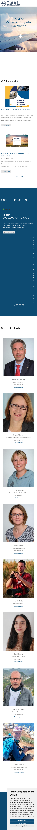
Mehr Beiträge (20, 177)
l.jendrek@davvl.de (19, 772)
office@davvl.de (18, 387)
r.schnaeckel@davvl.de (19, 717)
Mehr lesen (6, 125)
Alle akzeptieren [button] (22, 820)
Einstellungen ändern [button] (22, 826)
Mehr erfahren (9, 232)
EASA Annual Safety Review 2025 (16, 110)
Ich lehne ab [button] (22, 823)
